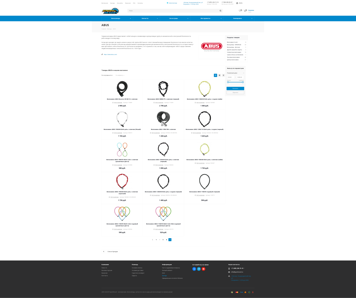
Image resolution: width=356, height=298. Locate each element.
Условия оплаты (137, 268)
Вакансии (104, 273)
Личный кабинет (167, 270)
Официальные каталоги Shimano (172, 278)
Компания (105, 264)
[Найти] (220, 11)
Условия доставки (137, 270)
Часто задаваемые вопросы (171, 268)
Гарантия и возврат (138, 273)
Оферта (134, 275)
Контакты (105, 275)
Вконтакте (194, 269)
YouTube (203, 269)
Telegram (199, 269)
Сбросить (235, 92)
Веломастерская (107, 270)
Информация (167, 264)
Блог (163, 273)
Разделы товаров (233, 37)
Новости (104, 268)
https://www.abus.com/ (110, 54)
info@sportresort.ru (237, 272)
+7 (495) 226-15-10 (237, 268)
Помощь (135, 264)
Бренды (164, 275)
